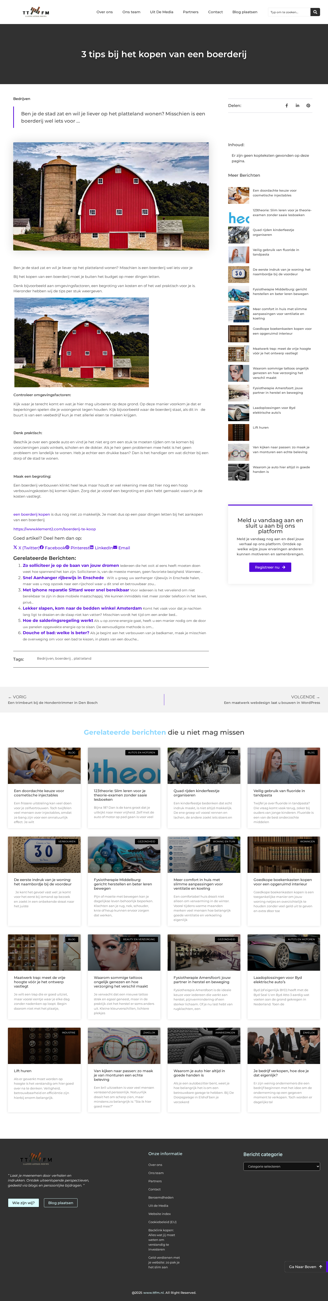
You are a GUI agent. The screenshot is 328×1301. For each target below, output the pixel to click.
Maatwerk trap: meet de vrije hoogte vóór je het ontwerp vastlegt (39, 981)
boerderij (63, 658)
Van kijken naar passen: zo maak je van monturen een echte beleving (123, 1075)
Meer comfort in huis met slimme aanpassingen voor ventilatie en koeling (280, 313)
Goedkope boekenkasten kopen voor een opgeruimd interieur (283, 881)
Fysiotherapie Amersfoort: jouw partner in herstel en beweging (202, 979)
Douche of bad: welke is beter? (56, 632)
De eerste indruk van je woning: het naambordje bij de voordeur (43, 881)
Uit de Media (158, 1205)
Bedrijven (21, 98)
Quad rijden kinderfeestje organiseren (196, 792)
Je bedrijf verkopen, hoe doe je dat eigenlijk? (281, 1073)
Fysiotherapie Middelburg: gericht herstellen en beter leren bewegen (123, 884)
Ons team (131, 12)
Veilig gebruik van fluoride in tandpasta (279, 792)
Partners (191, 12)
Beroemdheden (161, 1197)
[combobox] (289, 12)
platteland (82, 658)
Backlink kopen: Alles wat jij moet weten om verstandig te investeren (161, 1239)
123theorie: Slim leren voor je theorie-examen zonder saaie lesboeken (120, 795)
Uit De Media (161, 12)
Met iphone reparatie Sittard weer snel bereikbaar (76, 590)
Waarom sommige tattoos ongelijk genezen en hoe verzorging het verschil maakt (281, 373)
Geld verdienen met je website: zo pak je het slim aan (164, 1262)
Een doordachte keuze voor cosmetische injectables (39, 792)
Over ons (105, 12)
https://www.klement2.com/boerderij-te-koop (54, 529)
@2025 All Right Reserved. (164, 1293)
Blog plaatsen (244, 12)
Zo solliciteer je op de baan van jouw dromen (71, 565)
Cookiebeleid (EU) (162, 1222)
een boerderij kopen (31, 514)
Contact (215, 12)
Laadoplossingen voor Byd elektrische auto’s (278, 979)
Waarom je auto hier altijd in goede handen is (199, 1073)
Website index (159, 1214)
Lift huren (261, 427)
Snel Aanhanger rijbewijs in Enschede (63, 577)
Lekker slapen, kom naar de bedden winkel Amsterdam (82, 608)
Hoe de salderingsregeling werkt (58, 620)
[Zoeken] (315, 12)
